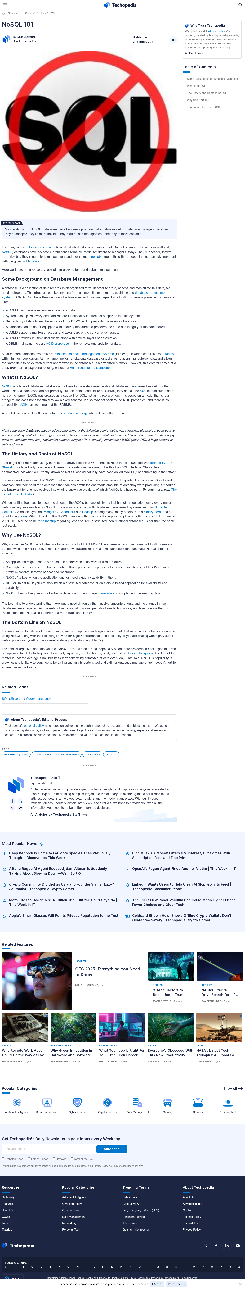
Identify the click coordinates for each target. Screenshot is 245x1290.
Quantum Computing (135, 1229)
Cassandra (67, 512)
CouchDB (9, 512)
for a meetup (47, 521)
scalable (97, 256)
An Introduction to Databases (90, 368)
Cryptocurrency (72, 1204)
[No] (240, 1284)
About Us (188, 1197)
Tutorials (7, 1229)
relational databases (40, 247)
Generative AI (131, 1204)
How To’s (7, 1210)
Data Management (73, 1217)
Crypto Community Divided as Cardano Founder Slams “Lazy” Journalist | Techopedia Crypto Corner (61, 886)
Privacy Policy (192, 1229)
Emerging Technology (65, 1045)
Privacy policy (176, 1284)
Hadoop (87, 512)
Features (7, 1204)
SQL (143, 391)
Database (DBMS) (45, 13)
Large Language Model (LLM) (140, 1210)
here (23, 516)
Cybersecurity (71, 1210)
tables (169, 354)
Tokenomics (130, 1223)
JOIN (24, 405)
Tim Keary (154, 1061)
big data (33, 261)
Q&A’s (6, 1217)
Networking (69, 1223)
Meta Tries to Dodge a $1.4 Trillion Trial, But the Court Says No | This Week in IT (63, 902)
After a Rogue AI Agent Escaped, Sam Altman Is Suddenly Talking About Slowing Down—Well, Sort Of (58, 871)
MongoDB (51, 512)
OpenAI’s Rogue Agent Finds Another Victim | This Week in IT (184, 869)
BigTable (161, 507)
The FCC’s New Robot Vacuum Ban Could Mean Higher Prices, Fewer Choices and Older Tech (184, 902)
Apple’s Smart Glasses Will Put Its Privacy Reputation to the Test (63, 916)
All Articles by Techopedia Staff (55, 814)
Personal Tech (71, 1229)
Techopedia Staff (45, 778)
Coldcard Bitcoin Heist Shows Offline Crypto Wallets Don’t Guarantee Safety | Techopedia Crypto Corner (181, 918)
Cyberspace (130, 1197)
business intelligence (138, 653)
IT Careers (28, 13)
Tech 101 (111, 754)
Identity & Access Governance (56, 754)
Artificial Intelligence (74, 1197)
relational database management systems (84, 354)
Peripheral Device (133, 1217)
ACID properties (57, 343)
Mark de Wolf (162, 1001)
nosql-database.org (73, 413)
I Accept (157, 1284)
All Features (14, 13)
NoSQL (7, 252)
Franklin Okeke (12, 1061)
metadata (107, 593)
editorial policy (34, 725)
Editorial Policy (192, 1217)
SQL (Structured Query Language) (26, 698)
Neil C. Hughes (84, 985)
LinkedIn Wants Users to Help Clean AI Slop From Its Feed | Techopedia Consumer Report (181, 886)
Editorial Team (191, 1223)
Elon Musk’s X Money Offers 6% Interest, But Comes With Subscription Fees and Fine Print (181, 855)
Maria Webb (203, 1061)
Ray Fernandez (211, 1001)
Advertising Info (192, 1204)
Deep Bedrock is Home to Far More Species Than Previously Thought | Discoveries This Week (60, 855)
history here (152, 512)
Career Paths (108, 1045)
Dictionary (8, 1197)
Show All (230, 1089)
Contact (188, 1210)
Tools (5, 1223)
